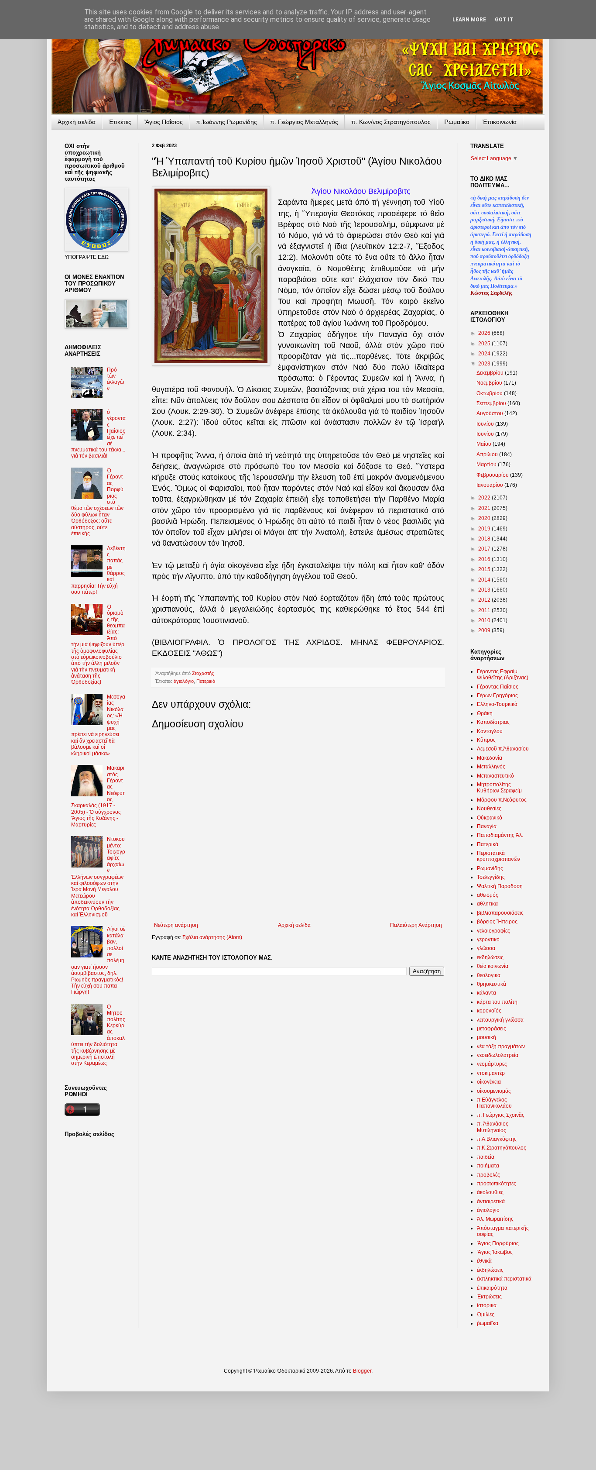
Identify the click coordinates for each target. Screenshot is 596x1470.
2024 (485, 354)
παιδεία (485, 1157)
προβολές (488, 1175)
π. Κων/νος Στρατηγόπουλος (391, 121)
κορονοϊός (489, 1011)
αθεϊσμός (487, 895)
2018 (485, 539)
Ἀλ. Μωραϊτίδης (495, 1219)
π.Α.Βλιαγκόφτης (497, 1139)
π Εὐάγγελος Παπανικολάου (494, 1103)
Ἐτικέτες (120, 121)
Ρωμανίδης (490, 868)
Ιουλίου (485, 424)
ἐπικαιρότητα (492, 1288)
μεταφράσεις (491, 1029)
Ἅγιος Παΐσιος (163, 121)
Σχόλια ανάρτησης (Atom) (212, 937)
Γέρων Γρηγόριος (497, 695)
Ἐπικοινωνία (500, 121)
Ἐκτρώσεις (489, 1297)
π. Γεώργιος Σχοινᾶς (500, 1115)
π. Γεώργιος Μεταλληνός (304, 121)
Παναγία (487, 826)
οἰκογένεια (489, 1082)
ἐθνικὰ (484, 1261)
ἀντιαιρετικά (491, 1201)
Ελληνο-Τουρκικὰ (497, 704)
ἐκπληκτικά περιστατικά (504, 1279)
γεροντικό (488, 939)
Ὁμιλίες (485, 1315)
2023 (485, 364)
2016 (485, 559)
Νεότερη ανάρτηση (176, 925)
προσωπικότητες (496, 1184)
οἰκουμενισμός (494, 1091)
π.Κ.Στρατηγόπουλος (501, 1148)
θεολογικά (488, 975)
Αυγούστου (490, 413)
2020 (485, 518)
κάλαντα (486, 993)
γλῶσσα (486, 948)
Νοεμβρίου (490, 383)
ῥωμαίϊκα (487, 1323)
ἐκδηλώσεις (490, 1270)
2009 (485, 630)
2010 (485, 620)
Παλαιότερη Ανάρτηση (416, 925)
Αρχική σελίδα (294, 925)
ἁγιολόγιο (184, 681)
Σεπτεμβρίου (491, 403)
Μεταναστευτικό (495, 776)
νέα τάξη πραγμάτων (501, 1046)
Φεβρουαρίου (493, 475)
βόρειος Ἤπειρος (497, 922)
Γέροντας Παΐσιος (497, 687)
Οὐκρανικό (489, 818)
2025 (485, 344)
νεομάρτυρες (492, 1064)
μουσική (486, 1037)
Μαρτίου (487, 464)
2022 (485, 498)
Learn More (469, 20)
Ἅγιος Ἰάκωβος (495, 1252)
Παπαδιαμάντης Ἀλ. (500, 835)
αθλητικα (487, 904)
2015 (485, 569)
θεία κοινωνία (492, 966)
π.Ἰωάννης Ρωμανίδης (226, 121)
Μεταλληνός (491, 767)
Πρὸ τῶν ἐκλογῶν (115, 379)
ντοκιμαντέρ (491, 1073)
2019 (485, 529)
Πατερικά (205, 681)
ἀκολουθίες (490, 1192)
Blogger (362, 1371)
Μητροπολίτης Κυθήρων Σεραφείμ (499, 787)
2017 (485, 549)
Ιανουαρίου (490, 485)
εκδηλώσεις (490, 957)
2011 (485, 610)
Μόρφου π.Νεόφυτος (502, 800)
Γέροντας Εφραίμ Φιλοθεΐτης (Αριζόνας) (502, 674)
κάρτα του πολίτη (497, 1002)
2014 (485, 580)
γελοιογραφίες (493, 931)
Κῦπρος (486, 740)
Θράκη (485, 713)
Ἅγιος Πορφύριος (498, 1243)
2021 (485, 508)
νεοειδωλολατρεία (497, 1055)
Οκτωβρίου (490, 393)
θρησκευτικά (491, 984)
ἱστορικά (487, 1305)
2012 (485, 600)
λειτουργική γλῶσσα (500, 1020)
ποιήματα (488, 1166)
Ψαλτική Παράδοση (500, 886)
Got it (504, 20)
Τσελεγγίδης (491, 877)
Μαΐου (484, 444)
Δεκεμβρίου (490, 373)
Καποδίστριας (493, 722)
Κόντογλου (490, 731)
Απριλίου (487, 454)
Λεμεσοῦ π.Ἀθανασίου (503, 749)
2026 (485, 333)
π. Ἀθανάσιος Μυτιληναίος (492, 1127)
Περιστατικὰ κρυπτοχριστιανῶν (498, 856)
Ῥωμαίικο (456, 121)
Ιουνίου (485, 434)
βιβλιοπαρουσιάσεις (500, 913)
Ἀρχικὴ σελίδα (77, 121)
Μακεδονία (489, 758)
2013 (485, 590)
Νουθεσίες (489, 809)
